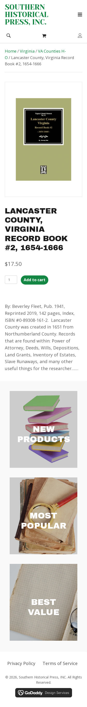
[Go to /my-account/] (80, 35)
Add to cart (34, 279)
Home (10, 51)
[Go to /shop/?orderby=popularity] (43, 515)
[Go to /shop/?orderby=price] (43, 602)
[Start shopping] (44, 35)
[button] (8, 35)
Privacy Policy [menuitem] (21, 663)
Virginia (27, 51)
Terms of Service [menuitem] (60, 663)
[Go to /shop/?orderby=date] (43, 429)
